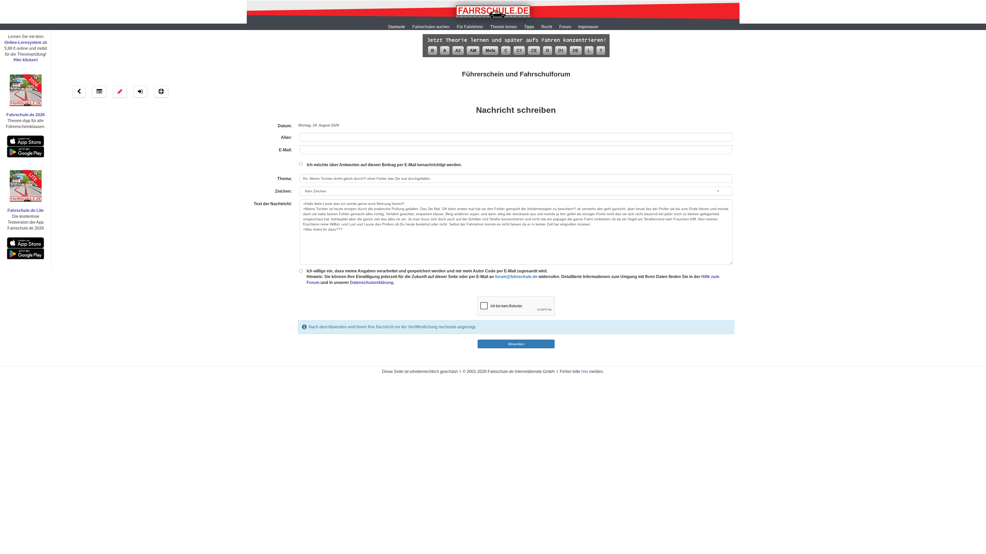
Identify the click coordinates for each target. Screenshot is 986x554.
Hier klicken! (26, 60)
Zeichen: (283, 191)
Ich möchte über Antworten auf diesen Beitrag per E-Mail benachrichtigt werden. (384, 165)
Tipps (529, 27)
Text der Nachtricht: (273, 204)
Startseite (396, 27)
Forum (565, 27)
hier (584, 371)
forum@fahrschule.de (516, 276)
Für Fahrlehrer (470, 27)
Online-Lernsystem (22, 42)
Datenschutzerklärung (371, 282)
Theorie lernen (503, 27)
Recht (546, 27)
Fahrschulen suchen (431, 27)
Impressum (588, 27)
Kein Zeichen (314, 191)
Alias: (286, 137)
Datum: (285, 126)
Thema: (284, 178)
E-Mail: (285, 150)
